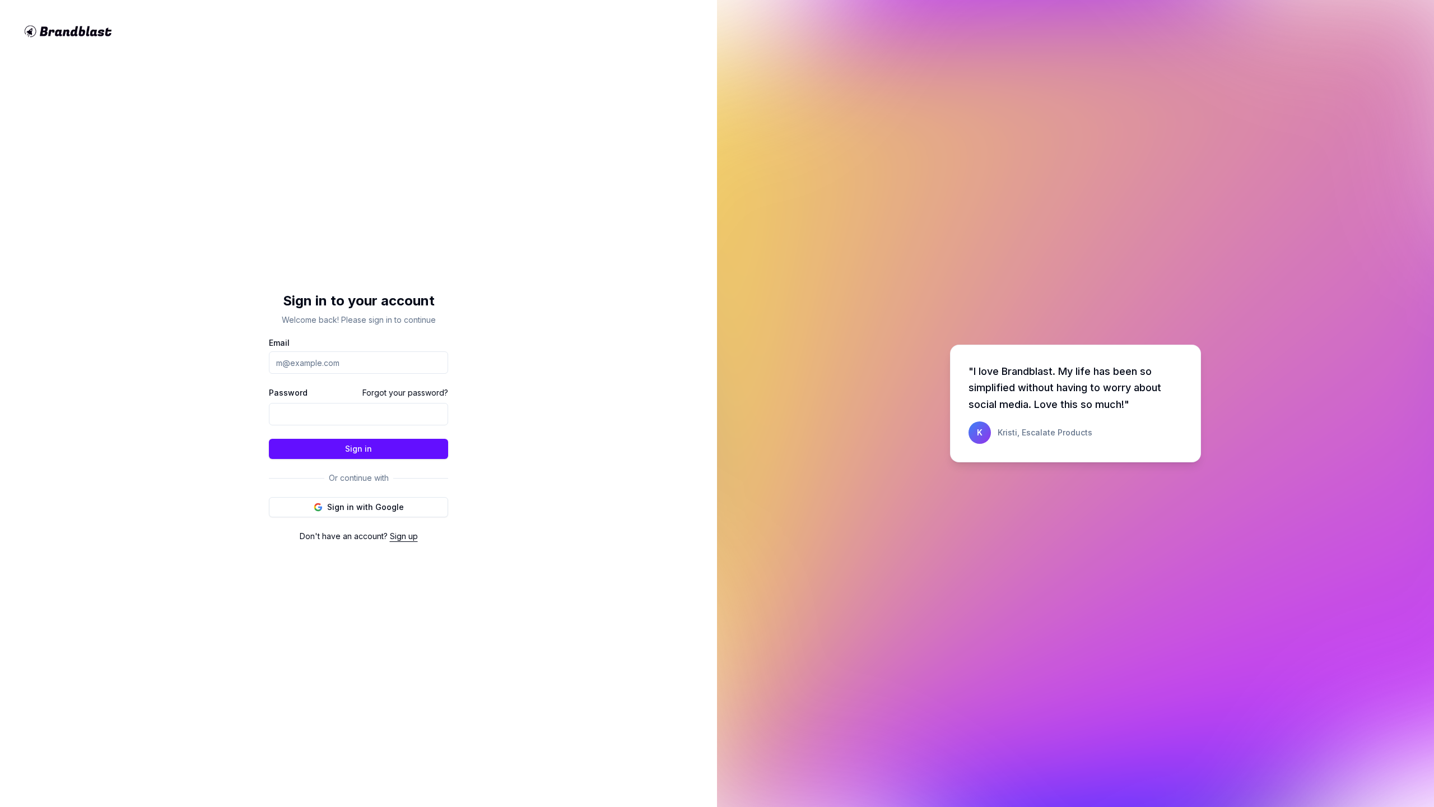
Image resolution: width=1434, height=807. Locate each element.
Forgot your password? (405, 392)
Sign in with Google (365, 507)
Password (288, 393)
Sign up (404, 536)
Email (279, 343)
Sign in (358, 448)
